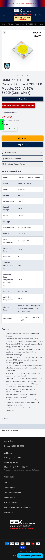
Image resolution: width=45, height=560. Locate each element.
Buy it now (22, 145)
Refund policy (24, 552)
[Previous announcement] (4, 3)
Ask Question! (22, 99)
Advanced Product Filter (16, 24)
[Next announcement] (41, 3)
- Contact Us (8, 512)
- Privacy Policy (10, 497)
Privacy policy (34, 552)
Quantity (5, 124)
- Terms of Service (10, 502)
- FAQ (6, 483)
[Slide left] (17, 75)
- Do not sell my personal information (17, 507)
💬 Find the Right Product (30, 556)
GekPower (14, 552)
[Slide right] (27, 75)
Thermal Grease (15, 408)
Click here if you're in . (22, 18)
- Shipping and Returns (12, 492)
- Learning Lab (9, 488)
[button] (4, 14)
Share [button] (6, 418)
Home (3, 24)
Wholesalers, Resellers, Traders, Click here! (18, 105)
